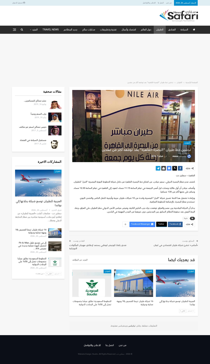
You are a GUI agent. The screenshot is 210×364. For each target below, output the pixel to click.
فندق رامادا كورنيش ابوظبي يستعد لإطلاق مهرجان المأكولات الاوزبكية (97, 246)
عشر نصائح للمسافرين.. (35, 101)
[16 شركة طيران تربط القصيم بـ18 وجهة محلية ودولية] (133, 283)
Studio (95, 354)
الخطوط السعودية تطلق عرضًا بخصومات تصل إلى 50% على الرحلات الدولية (32, 261)
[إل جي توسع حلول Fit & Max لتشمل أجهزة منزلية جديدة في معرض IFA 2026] (54, 246)
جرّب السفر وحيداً (38, 114)
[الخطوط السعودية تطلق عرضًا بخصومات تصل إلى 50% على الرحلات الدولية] (91, 283)
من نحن (169, 2)
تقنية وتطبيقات (108, 29)
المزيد (35, 29)
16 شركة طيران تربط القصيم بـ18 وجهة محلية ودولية (30, 231)
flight (186, 218)
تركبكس (132, 326)
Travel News (50, 29)
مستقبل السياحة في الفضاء (33, 140)
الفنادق (172, 29)
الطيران (159, 29)
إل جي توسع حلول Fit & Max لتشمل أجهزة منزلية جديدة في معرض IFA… (32, 245)
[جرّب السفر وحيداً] (54, 117)
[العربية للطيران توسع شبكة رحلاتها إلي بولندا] (175, 283)
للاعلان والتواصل (149, 2)
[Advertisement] (105, 56)
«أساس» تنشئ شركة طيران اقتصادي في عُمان (176, 245)
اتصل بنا (161, 2)
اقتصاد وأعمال (129, 29)
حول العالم (146, 29)
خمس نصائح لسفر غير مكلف (32, 127)
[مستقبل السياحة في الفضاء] (54, 144)
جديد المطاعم (70, 29)
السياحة (184, 29)
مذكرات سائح (88, 29)
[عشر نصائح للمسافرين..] (54, 104)
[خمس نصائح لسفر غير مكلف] (54, 130)
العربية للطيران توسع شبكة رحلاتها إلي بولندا (38, 203)
